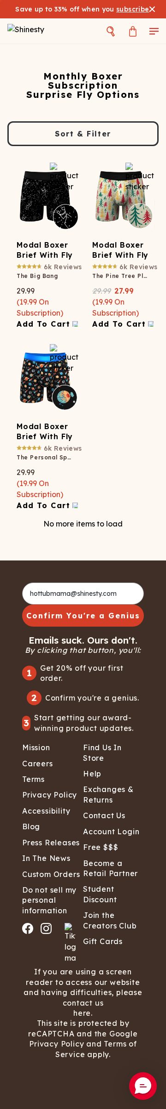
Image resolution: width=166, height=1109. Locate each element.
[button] (143, 1086)
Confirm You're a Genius (83, 615)
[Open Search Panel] (110, 31)
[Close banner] (152, 9)
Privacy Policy (56, 1043)
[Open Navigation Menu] (154, 31)
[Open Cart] (133, 31)
